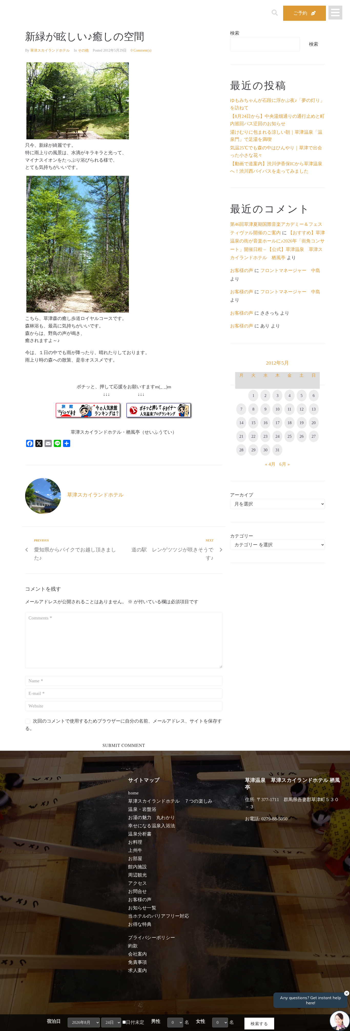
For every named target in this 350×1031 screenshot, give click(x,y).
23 (265, 436)
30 (265, 450)
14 (241, 423)
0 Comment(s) (141, 50)
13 (314, 409)
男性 (155, 1021)
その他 (83, 50)
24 (277, 436)
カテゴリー (241, 536)
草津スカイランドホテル (50, 50)
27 (314, 436)
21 (241, 436)
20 (314, 423)
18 (289, 423)
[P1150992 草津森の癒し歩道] (77, 311)
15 (253, 423)
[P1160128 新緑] (77, 137)
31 (277, 450)
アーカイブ (241, 495)
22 (253, 436)
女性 (200, 1021)
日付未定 (135, 1022)
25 (289, 436)
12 (302, 409)
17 (277, 423)
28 (241, 450)
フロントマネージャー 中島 (290, 270)
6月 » (284, 464)
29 (253, 450)
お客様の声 (241, 270)
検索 (234, 33)
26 (302, 436)
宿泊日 (54, 1021)
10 (277, 409)
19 (302, 423)
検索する (259, 1023)
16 (265, 423)
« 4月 (270, 464)
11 (289, 409)
